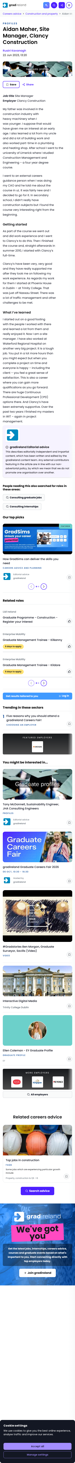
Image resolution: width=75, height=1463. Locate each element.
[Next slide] (44, 586)
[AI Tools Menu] (46, 5)
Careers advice (12, 13)
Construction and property (41, 13)
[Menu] (69, 5)
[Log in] (62, 5)
